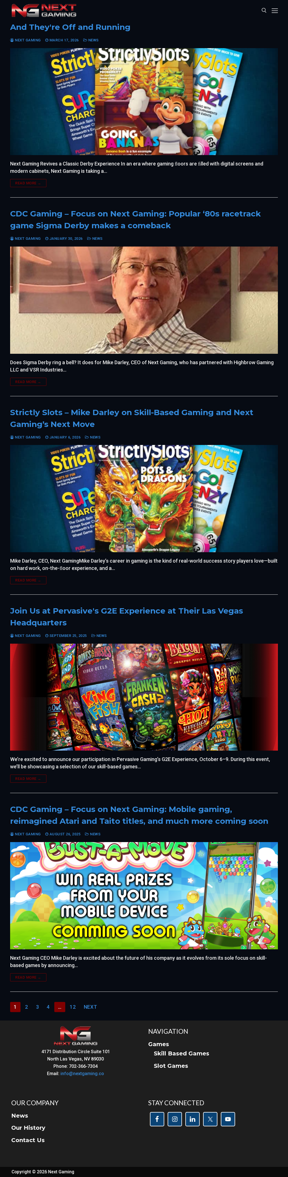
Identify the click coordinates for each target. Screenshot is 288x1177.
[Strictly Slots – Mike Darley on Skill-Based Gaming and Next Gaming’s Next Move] (144, 498)
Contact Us (28, 1140)
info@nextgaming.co (82, 1073)
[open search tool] (264, 10)
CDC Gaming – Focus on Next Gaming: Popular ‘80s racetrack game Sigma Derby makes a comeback (135, 219)
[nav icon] (275, 10)
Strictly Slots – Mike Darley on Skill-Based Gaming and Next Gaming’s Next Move (131, 418)
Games (158, 1044)
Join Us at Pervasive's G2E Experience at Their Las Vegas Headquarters (126, 616)
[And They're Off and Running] (144, 101)
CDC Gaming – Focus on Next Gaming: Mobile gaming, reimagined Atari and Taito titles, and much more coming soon (139, 815)
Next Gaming (27, 40)
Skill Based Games (181, 1053)
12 (73, 1007)
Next (90, 1007)
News (93, 40)
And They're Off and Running (70, 27)
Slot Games (171, 1065)
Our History (28, 1127)
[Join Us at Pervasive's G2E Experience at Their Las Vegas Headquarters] (144, 697)
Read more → (28, 183)
